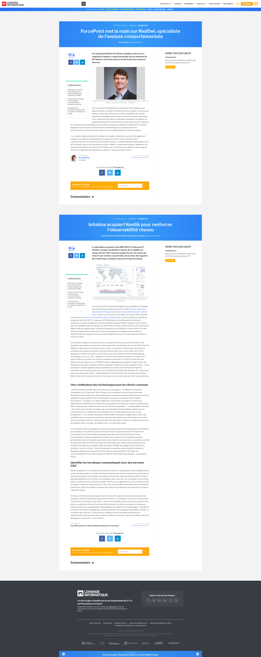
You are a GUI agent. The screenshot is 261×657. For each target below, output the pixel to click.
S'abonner (247, 4)
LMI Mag (170, 9)
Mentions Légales (120, 623)
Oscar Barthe (84, 158)
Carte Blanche (113, 9)
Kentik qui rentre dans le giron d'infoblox (100, 317)
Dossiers (177, 4)
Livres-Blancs (214, 4)
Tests (150, 9)
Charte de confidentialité (138, 623)
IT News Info (112, 607)
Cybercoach (141, 9)
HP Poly (101, 9)
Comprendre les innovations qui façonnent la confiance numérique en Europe (76, 110)
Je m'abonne (170, 67)
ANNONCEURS (107, 623)
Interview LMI (159, 9)
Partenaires (228, 4)
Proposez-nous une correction (140, 157)
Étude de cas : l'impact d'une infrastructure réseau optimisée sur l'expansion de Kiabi (75, 92)
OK (145, 185)
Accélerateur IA (127, 9)
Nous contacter (95, 623)
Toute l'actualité (120, 25)
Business (132, 25)
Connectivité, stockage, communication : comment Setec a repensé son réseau (76, 101)
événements (189, 4)
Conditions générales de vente (161, 623)
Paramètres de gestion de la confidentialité (130, 625)
